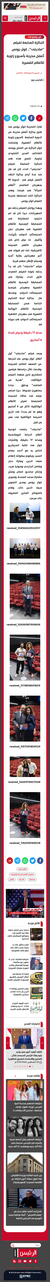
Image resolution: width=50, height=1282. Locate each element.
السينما (21, 879)
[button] (32, 1066)
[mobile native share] (10, 860)
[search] (5, 18)
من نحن (37, 1268)
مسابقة (32, 879)
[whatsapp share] (15, 118)
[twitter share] (23, 118)
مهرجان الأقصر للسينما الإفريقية (22, 874)
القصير (11, 879)
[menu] (45, 18)
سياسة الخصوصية (25, 1268)
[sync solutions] (25, 1277)
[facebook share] (31, 118)
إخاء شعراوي (35, 106)
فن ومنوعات (34, 37)
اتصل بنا (12, 1268)
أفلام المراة (22, 869)
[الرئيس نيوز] (25, 1253)
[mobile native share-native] (39, 118)
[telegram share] (7, 118)
